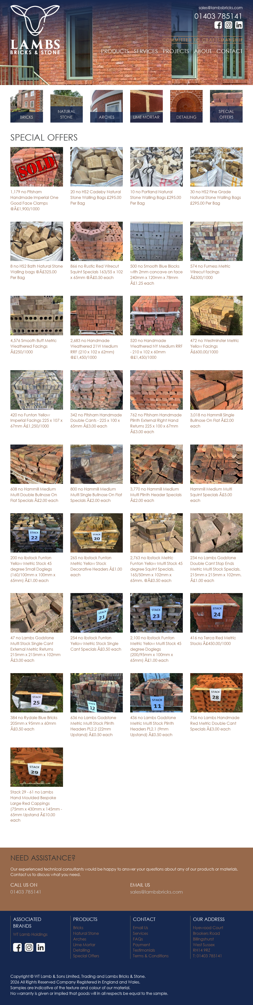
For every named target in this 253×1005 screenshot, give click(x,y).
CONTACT (229, 51)
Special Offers (86, 955)
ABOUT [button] (202, 51)
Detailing (81, 950)
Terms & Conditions (151, 955)
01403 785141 (218, 15)
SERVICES (146, 51)
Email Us (140, 927)
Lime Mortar (84, 944)
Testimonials (144, 950)
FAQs (138, 938)
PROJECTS (176, 51)
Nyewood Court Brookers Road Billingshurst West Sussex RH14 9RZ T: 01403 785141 (208, 941)
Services (140, 933)
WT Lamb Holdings (30, 934)
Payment (141, 944)
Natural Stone (86, 933)
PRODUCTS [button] (115, 51)
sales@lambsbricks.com (221, 7)
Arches (79, 938)
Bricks (78, 927)
